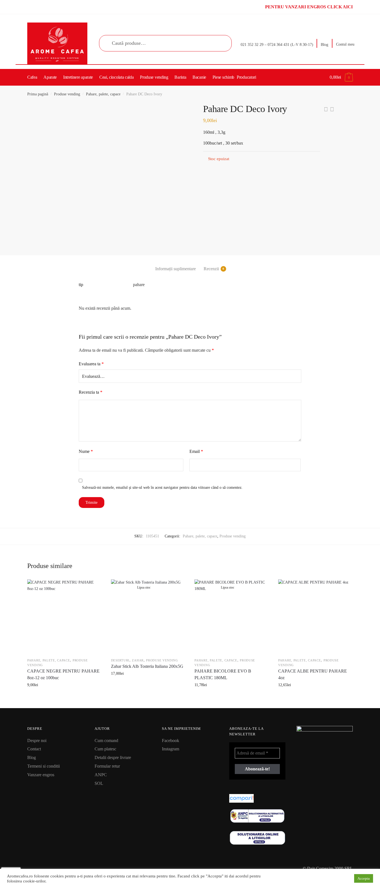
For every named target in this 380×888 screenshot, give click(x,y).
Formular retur (107, 766)
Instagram (170, 748)
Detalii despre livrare (113, 757)
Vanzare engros (40, 774)
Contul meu (345, 44)
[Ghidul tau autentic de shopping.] (257, 798)
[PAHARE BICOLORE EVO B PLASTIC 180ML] (231, 616)
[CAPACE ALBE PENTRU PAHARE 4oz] (315, 616)
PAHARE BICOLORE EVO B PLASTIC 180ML (222, 674)
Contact (34, 748)
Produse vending (67, 94)
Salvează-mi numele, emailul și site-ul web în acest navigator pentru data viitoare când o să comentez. (162, 487)
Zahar (138, 660)
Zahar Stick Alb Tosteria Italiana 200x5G (147, 666)
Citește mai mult (148, 697)
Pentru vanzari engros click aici (309, 6)
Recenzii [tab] (211, 268)
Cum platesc (105, 748)
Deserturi (120, 660)
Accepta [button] (363, 878)
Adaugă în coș (64, 697)
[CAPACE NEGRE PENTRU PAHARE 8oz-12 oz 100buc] (64, 616)
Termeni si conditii (43, 766)
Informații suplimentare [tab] (175, 268)
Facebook (170, 740)
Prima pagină (37, 94)
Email (196, 451)
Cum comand (106, 740)
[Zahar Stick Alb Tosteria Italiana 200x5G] (148, 616)
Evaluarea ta (91, 363)
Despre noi (36, 740)
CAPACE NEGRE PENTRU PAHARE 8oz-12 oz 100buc (63, 674)
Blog (324, 45)
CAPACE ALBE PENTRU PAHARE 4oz (312, 674)
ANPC (101, 774)
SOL (99, 783)
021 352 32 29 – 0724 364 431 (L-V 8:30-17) (277, 45)
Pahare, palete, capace (103, 94)
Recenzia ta (90, 392)
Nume (86, 451)
